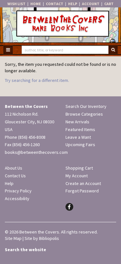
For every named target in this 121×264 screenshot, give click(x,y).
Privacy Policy (18, 191)
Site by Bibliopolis (42, 238)
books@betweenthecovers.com (36, 152)
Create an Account (83, 183)
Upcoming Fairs (80, 144)
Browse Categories (84, 114)
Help (72, 3)
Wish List (16, 3)
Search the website (25, 249)
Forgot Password (82, 191)
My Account (77, 176)
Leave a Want (78, 137)
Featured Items (80, 129)
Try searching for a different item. (37, 80)
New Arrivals (77, 122)
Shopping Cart (79, 168)
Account (90, 3)
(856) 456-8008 (31, 137)
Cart (109, 3)
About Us (13, 168)
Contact (54, 3)
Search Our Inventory (86, 106)
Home (35, 3)
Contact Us (15, 176)
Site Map (13, 238)
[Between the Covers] (60, 25)
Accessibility (17, 198)
